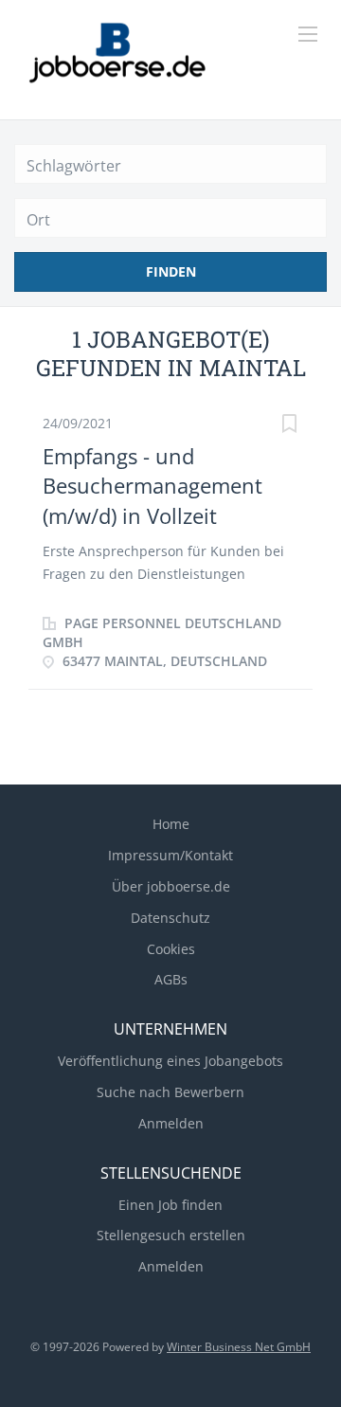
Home (171, 824)
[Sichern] (288, 426)
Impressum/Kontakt (170, 855)
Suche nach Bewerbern (170, 1092)
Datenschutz (170, 918)
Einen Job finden (170, 1205)
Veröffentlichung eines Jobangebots (170, 1061)
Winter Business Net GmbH (239, 1347)
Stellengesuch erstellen (171, 1235)
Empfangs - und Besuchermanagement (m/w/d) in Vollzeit (152, 486)
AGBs (171, 979)
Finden (171, 271)
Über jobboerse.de (171, 886)
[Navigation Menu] (307, 34)
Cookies (171, 949)
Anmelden (171, 1123)
